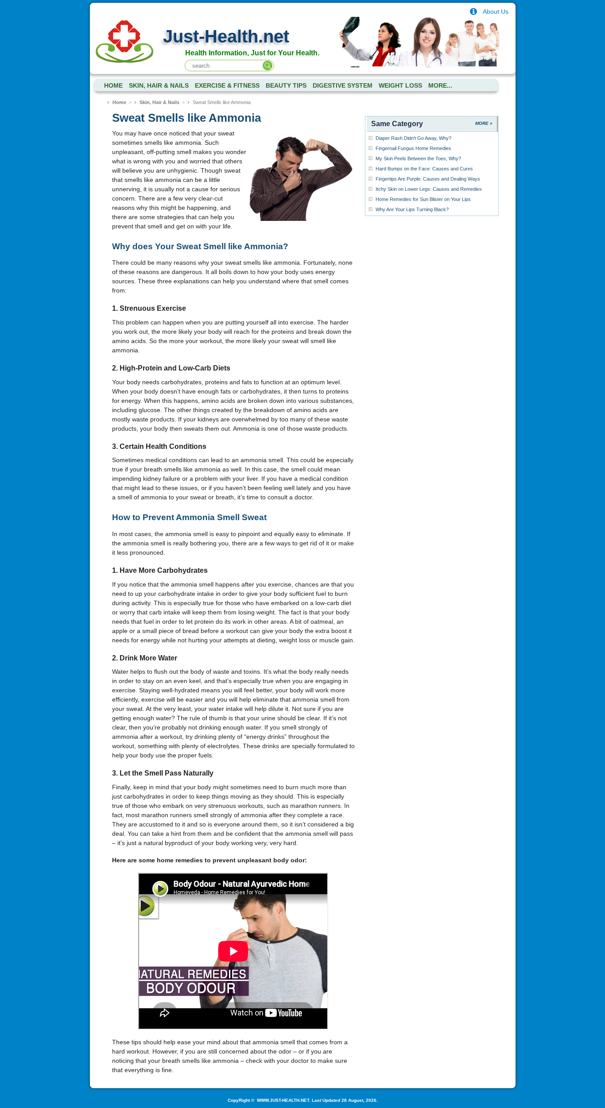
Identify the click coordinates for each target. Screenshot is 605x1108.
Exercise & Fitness (227, 85)
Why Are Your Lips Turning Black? (412, 209)
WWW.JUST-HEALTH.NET (282, 1100)
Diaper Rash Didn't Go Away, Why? (413, 138)
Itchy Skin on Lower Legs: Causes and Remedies (429, 189)
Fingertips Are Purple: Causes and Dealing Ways (428, 178)
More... (440, 85)
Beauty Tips (286, 85)
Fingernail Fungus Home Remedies (413, 148)
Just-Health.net (226, 36)
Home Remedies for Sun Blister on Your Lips (423, 199)
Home (119, 102)
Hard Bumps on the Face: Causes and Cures (424, 168)
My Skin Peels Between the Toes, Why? (418, 158)
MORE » (484, 123)
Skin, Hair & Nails (159, 85)
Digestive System (342, 85)
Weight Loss (400, 85)
